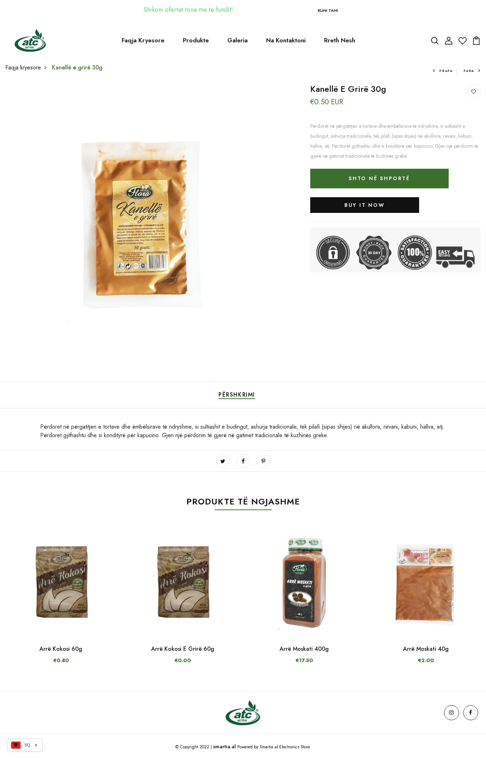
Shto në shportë (379, 178)
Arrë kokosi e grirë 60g (182, 649)
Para (469, 70)
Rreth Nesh (339, 40)
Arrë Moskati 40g (426, 649)
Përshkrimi (236, 395)
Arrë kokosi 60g (60, 649)
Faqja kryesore (23, 67)
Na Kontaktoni (286, 40)
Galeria (237, 40)
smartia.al (224, 746)
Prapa (446, 70)
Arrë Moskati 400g (304, 649)
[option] (61, 602)
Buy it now (364, 205)
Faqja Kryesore (143, 40)
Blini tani (328, 10)
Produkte (196, 40)
